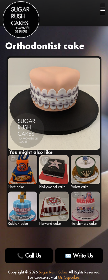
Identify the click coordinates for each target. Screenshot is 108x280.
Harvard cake (50, 223)
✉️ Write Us (79, 255)
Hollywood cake (52, 186)
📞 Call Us (29, 255)
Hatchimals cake (84, 223)
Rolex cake (80, 186)
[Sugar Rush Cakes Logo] (21, 19)
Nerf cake (16, 186)
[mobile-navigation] (102, 9)
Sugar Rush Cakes (53, 272)
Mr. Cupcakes (68, 277)
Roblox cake (18, 223)
